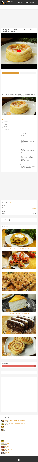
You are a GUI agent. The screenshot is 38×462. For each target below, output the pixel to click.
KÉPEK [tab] (28, 72)
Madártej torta (6, 443)
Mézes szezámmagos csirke (8, 449)
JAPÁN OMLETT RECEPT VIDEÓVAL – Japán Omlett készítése (19, 313)
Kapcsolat (14, 6)
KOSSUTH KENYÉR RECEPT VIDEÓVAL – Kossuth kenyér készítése (19, 335)
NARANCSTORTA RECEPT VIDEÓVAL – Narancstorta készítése (14, 426)
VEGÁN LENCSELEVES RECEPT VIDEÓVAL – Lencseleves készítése (14, 423)
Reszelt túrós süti (6, 446)
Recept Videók (10, 202)
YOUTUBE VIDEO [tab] (10, 72)
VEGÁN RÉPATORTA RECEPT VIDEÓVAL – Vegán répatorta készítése (14, 420)
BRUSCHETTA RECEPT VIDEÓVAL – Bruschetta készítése (19, 270)
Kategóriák (9, 6)
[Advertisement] (19, 18)
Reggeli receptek (33, 208)
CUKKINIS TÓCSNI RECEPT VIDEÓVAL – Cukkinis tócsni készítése (19, 248)
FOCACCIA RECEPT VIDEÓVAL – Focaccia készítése (19, 291)
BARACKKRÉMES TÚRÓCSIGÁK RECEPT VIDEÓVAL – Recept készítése (19, 356)
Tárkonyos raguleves (7, 440)
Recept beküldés (33, 2)
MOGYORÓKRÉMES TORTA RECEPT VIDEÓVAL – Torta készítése (14, 429)
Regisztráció (20, 2)
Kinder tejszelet (6, 452)
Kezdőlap (2, 6)
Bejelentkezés (27, 2)
